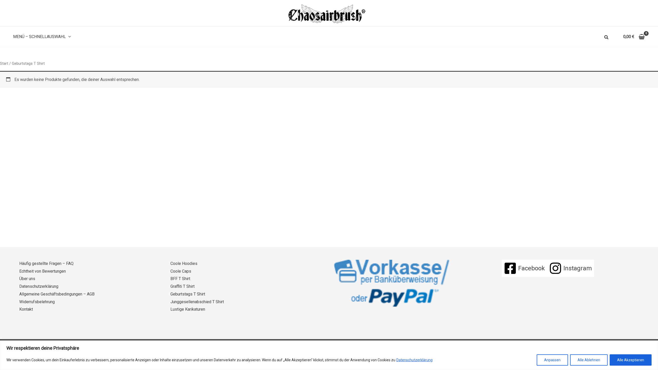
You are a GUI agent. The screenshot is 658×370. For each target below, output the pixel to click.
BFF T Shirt (180, 278)
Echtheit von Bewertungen (42, 271)
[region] (329, 355)
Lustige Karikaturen (187, 309)
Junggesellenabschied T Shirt (197, 301)
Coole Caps (180, 271)
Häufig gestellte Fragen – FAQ (46, 263)
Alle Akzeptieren (630, 360)
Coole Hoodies (183, 263)
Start (4, 63)
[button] (68, 36)
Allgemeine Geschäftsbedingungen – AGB (57, 294)
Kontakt (26, 309)
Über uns (27, 278)
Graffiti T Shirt (182, 286)
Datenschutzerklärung (414, 360)
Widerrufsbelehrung (37, 301)
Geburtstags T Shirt (187, 294)
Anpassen (552, 360)
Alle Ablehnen (589, 360)
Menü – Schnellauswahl (39, 36)
